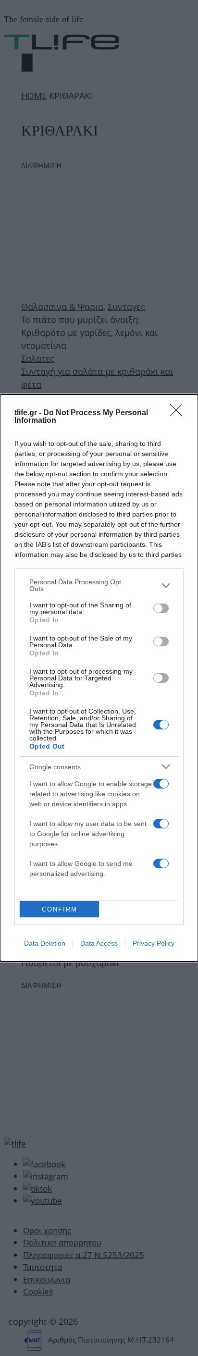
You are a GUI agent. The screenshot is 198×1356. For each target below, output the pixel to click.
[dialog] (99, 678)
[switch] (161, 608)
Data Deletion (44, 943)
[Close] (179, 413)
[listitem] (99, 585)
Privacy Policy (153, 943)
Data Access (99, 943)
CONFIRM (59, 909)
